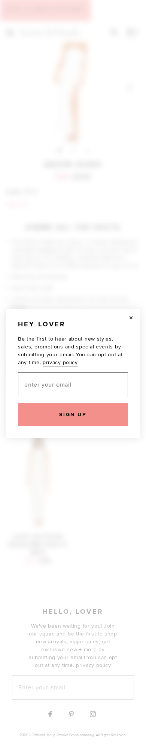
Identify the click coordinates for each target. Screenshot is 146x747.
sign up (72, 414)
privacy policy (60, 362)
